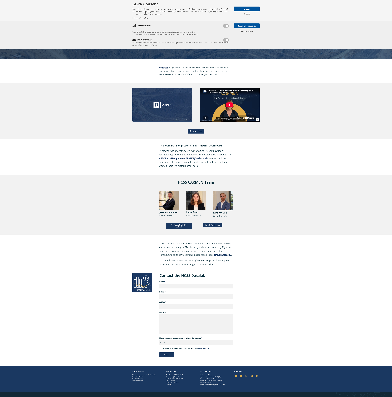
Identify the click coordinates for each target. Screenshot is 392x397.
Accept (246, 9)
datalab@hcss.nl (222, 254)
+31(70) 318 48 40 (178, 375)
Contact (168, 384)
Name (162, 282)
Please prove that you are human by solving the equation (180, 338)
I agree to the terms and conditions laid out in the (186, 348)
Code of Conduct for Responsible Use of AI (212, 384)
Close (146, 18)
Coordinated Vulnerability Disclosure (211, 380)
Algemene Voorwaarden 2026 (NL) (210, 377)
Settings (247, 14)
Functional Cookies (144, 40)
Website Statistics (144, 26)
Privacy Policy (203, 348)
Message (163, 312)
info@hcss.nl (175, 377)
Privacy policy (137, 18)
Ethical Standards (205, 383)
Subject (162, 302)
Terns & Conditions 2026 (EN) (209, 379)
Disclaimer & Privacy (206, 375)
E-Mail (162, 292)
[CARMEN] (162, 105)
